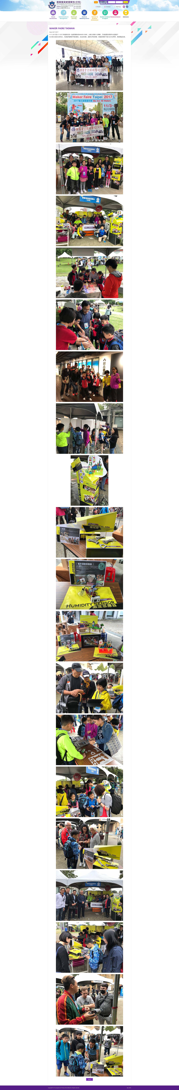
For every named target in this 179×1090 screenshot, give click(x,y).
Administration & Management (63, 17)
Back (89, 1079)
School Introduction (53, 17)
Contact (108, 7)
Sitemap (118, 7)
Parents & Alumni (115, 17)
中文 (96, 2)
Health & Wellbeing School (84, 17)
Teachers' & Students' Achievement (94, 18)
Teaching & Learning (74, 17)
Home (98, 7)
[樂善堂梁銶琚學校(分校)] (64, 8)
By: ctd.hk (129, 1087)
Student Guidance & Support (105, 17)
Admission (126, 17)
